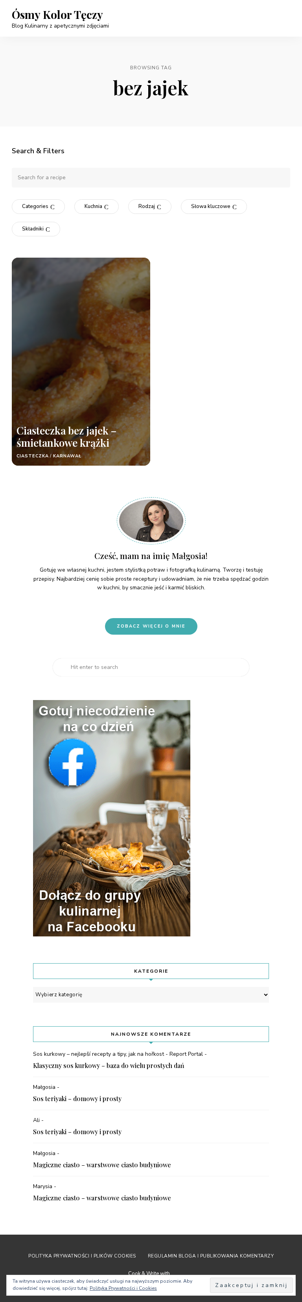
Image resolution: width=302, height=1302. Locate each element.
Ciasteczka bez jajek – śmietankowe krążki (66, 436)
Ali (36, 1120)
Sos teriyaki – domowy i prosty (77, 1098)
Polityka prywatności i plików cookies (82, 1256)
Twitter (171, 604)
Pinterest (131, 604)
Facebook (158, 604)
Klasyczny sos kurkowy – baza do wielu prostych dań (108, 1065)
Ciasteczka (33, 456)
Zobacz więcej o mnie (151, 626)
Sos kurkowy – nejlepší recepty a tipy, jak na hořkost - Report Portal (118, 1054)
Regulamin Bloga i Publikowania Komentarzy (211, 1256)
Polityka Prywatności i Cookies (123, 1288)
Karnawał (67, 456)
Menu (282, 18)
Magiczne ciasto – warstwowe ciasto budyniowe (102, 1165)
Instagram (144, 604)
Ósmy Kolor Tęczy (57, 14)
